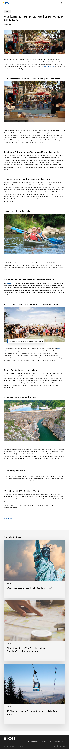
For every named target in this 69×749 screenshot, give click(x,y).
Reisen (7, 11)
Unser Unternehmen (33, 741)
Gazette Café (10, 283)
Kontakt (44, 741)
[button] (65, 3)
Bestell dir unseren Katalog (56, 741)
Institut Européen (49, 66)
